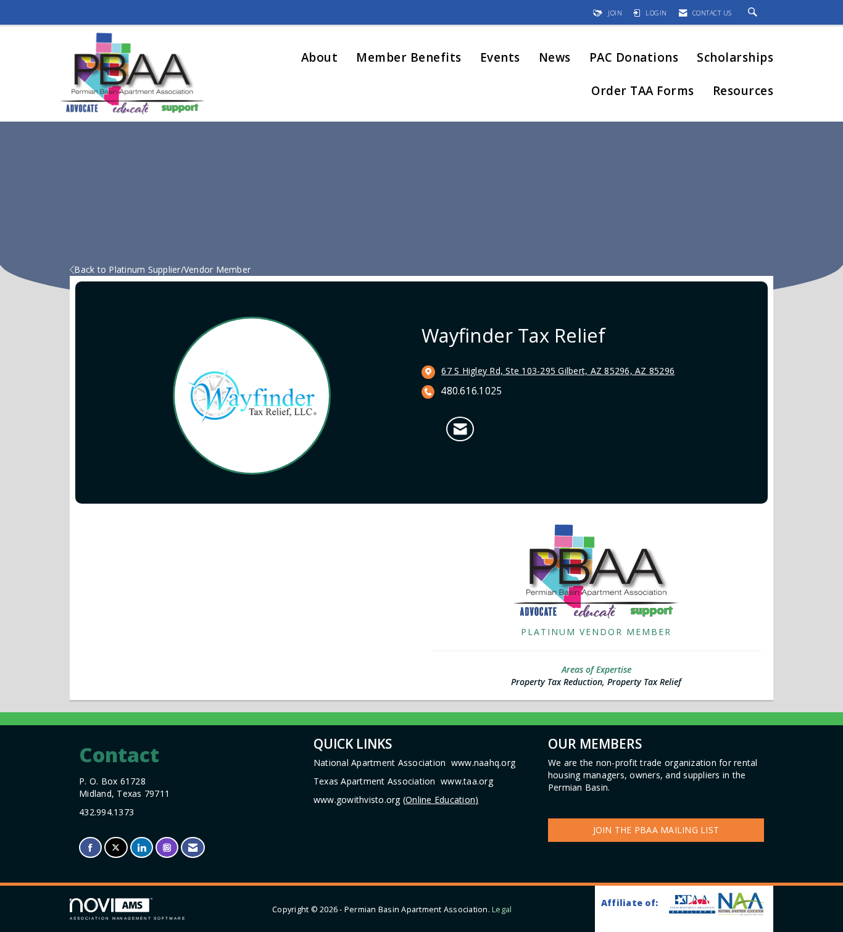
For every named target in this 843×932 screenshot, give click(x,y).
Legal (502, 909)
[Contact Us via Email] (193, 848)
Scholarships (735, 58)
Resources (743, 92)
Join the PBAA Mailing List (656, 830)
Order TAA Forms (642, 92)
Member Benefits (409, 58)
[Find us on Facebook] (90, 848)
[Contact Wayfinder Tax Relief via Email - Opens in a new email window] (460, 429)
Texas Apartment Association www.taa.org (403, 781)
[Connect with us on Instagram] (167, 848)
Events (500, 58)
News (555, 58)
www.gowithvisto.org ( (396, 799)
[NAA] (741, 904)
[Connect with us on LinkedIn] (141, 848)
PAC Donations (634, 58)
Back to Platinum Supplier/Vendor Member (162, 269)
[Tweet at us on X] (115, 848)
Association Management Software (128, 918)
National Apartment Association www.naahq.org (414, 762)
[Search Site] (754, 13)
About (319, 58)
